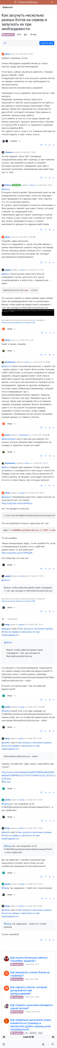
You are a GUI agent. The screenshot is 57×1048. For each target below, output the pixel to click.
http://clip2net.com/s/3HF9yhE (17, 552)
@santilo (6, 742)
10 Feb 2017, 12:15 (26, 340)
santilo (8, 707)
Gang (7, 624)
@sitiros (6, 189)
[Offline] (3, 152)
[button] (3, 1044)
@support (7, 497)
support (8, 270)
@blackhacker (9, 439)
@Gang (5, 711)
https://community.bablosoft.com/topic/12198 (18, 323)
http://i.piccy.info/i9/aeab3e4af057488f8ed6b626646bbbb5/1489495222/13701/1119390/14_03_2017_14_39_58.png (28, 775)
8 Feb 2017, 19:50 (26, 237)
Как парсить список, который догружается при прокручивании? (28, 990)
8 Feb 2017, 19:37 (26, 54)
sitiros (7, 54)
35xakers (9, 152)
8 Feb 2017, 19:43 (28, 152)
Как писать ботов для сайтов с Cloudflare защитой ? (29, 959)
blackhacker (10, 362)
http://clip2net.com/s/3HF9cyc (17, 503)
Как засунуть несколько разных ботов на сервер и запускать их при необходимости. (27, 631)
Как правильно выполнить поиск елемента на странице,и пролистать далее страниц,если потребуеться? (30, 1024)
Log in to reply (47, 43)
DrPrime (8, 185)
